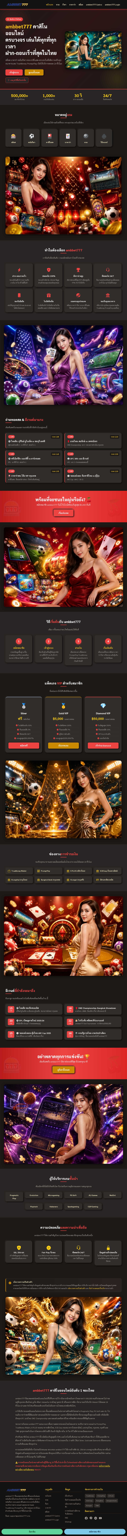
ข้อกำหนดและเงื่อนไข (97, 1288)
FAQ (66, 1518)
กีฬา (64, 4)
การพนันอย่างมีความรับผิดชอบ (72, 1512)
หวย (58, 4)
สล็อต (81, 4)
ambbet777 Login (112, 4)
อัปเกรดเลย (63, 745)
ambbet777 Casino (94, 4)
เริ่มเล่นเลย (63, 512)
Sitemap (68, 1522)
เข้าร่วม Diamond (103, 745)
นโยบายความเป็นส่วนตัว (76, 1288)
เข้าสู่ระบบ (14, 72)
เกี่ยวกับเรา (69, 1496)
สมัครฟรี (24, 745)
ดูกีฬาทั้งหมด (63, 1069)
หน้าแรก (49, 4)
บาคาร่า (72, 4)
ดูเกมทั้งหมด (34, 72)
